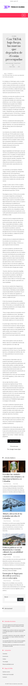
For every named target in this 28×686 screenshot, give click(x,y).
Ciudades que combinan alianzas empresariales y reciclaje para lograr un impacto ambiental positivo (14, 631)
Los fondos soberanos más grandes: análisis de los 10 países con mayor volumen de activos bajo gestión (14, 637)
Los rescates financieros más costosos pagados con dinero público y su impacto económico (14, 641)
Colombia (14, 36)
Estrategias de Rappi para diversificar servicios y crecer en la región (13, 575)
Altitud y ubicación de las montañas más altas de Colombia (12, 516)
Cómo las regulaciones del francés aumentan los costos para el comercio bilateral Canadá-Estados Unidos (13, 626)
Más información (14, 441)
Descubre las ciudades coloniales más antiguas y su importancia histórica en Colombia (13, 477)
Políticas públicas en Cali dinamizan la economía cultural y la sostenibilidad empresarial (13, 551)
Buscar (6, 597)
